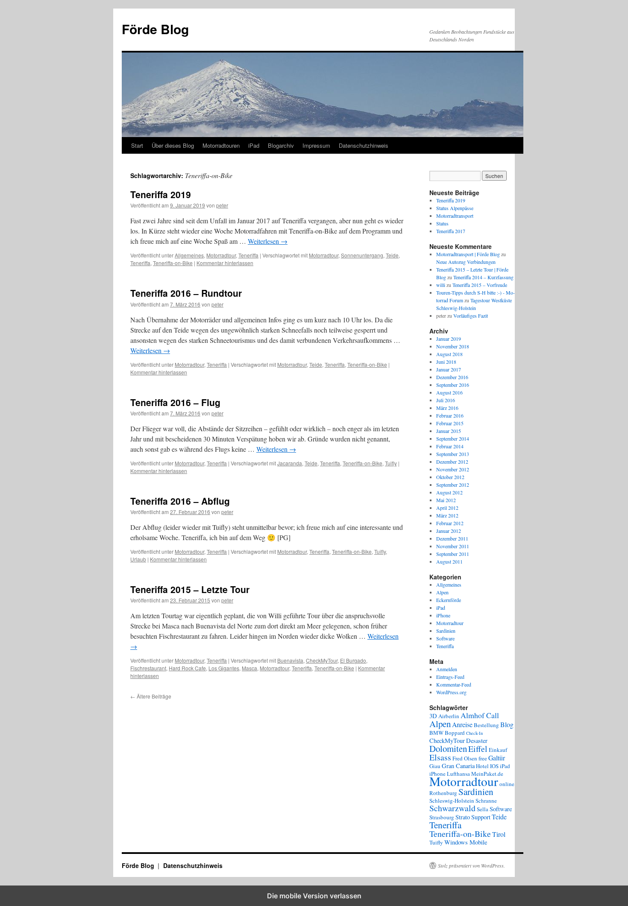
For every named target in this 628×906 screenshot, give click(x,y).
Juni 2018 (446, 361)
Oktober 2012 (450, 476)
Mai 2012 (446, 500)
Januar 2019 (448, 338)
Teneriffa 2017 (450, 231)
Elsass (440, 757)
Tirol (498, 834)
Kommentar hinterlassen (225, 262)
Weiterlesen (268, 241)
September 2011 (452, 553)
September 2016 (452, 384)
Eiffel (477, 748)
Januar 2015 (448, 430)
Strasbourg (441, 817)
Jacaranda (289, 463)
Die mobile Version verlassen (314, 895)
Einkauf (498, 750)
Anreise (462, 724)
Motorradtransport (454, 215)
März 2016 (447, 407)
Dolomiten (448, 748)
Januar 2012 (448, 530)
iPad (253, 145)
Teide (392, 255)
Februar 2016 (450, 415)
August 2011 (449, 561)
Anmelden (446, 669)
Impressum (316, 145)
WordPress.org (451, 692)
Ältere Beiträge (150, 696)
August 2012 (449, 492)
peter (222, 205)
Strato (462, 817)
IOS (494, 766)
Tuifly (391, 463)
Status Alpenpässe (454, 208)
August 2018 (449, 354)
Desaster (476, 740)
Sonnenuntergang (362, 255)
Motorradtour (221, 255)
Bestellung (486, 725)
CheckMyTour (321, 660)
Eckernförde (448, 599)
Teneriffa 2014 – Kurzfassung (483, 277)
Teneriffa (248, 255)
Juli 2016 (445, 400)
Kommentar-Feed (453, 684)
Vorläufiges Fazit (470, 315)
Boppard (455, 732)
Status (442, 223)
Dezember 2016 (452, 377)
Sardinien (445, 630)
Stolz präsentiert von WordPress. (471, 865)
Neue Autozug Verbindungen (466, 261)
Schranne (486, 800)
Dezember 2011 (452, 538)
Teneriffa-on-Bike (173, 262)
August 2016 (449, 392)
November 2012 (452, 469)
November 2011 (452, 546)
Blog (507, 724)
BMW (436, 732)
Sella (482, 809)
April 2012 (447, 507)
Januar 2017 (448, 369)
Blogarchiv (281, 145)
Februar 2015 (450, 423)
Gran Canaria (458, 766)
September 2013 (452, 453)
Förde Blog (155, 29)
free (482, 758)
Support (480, 817)
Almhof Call (480, 715)
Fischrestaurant (148, 668)
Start (137, 145)
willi (440, 284)
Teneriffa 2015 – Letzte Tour (189, 589)
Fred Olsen (464, 758)
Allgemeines (189, 255)
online (506, 784)
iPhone (443, 615)
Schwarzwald (452, 808)
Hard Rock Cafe (187, 668)
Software (445, 638)
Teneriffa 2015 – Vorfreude (479, 284)
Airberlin (448, 716)
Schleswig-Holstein (451, 800)
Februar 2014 (450, 446)
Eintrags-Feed (450, 676)
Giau (434, 766)
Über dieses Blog (173, 145)
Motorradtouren (221, 145)
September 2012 (452, 484)
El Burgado (353, 660)
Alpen (442, 592)
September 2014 (452, 438)
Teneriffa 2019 (160, 194)
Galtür (496, 757)
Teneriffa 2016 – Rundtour (186, 292)
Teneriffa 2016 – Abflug (180, 500)
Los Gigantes (223, 668)
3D (433, 716)
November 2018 (452, 346)
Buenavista (290, 660)
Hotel (482, 766)
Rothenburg (443, 793)
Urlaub (138, 559)
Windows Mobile (465, 842)
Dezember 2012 (452, 461)
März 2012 (447, 515)
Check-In (474, 733)
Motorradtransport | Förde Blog (468, 254)
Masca (249, 668)
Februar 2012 (450, 523)
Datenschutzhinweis (363, 145)
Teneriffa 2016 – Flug (175, 402)
